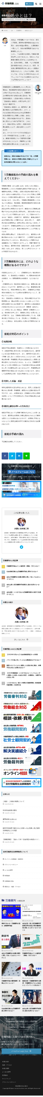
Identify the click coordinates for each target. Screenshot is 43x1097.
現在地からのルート (26, 1027)
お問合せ (30, 4)
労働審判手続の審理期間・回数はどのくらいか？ (11, 982)
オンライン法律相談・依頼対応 (14, 859)
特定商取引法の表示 (21, 1086)
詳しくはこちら (19, 639)
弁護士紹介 (5, 1061)
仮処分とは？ (29, 30)
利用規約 (7, 875)
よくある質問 (9, 870)
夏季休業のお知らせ (10, 819)
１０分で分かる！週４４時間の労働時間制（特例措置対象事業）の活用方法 (24, 684)
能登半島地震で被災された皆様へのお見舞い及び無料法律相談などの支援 (21, 829)
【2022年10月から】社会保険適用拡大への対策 (22, 654)
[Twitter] (12, 455)
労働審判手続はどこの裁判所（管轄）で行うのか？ (23, 566)
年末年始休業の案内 (10, 810)
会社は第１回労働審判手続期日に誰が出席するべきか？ (23, 586)
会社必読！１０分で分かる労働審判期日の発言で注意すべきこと (24, 593)
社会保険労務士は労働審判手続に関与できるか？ (22, 571)
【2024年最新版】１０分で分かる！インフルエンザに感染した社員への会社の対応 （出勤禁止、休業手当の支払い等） (24, 675)
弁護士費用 (5, 1068)
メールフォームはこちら (22, 472)
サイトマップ (6, 1078)
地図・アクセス (7, 1065)
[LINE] (26, 455)
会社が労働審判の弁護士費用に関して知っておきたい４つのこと (24, 578)
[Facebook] (5, 455)
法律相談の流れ (9, 881)
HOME (6, 30)
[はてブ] (19, 455)
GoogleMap (11, 1027)
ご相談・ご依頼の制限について (13, 801)
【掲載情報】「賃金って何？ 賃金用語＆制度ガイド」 (21, 839)
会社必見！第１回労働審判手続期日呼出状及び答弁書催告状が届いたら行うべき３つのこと (31, 927)
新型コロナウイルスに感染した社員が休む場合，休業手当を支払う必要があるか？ (24, 666)
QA (12, 30)
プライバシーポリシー (11, 864)
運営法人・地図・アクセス (13, 886)
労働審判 (31, 19)
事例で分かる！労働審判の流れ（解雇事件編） (11, 924)
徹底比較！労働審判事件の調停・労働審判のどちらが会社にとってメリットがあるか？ (31, 983)
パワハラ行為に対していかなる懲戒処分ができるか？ (24, 660)
